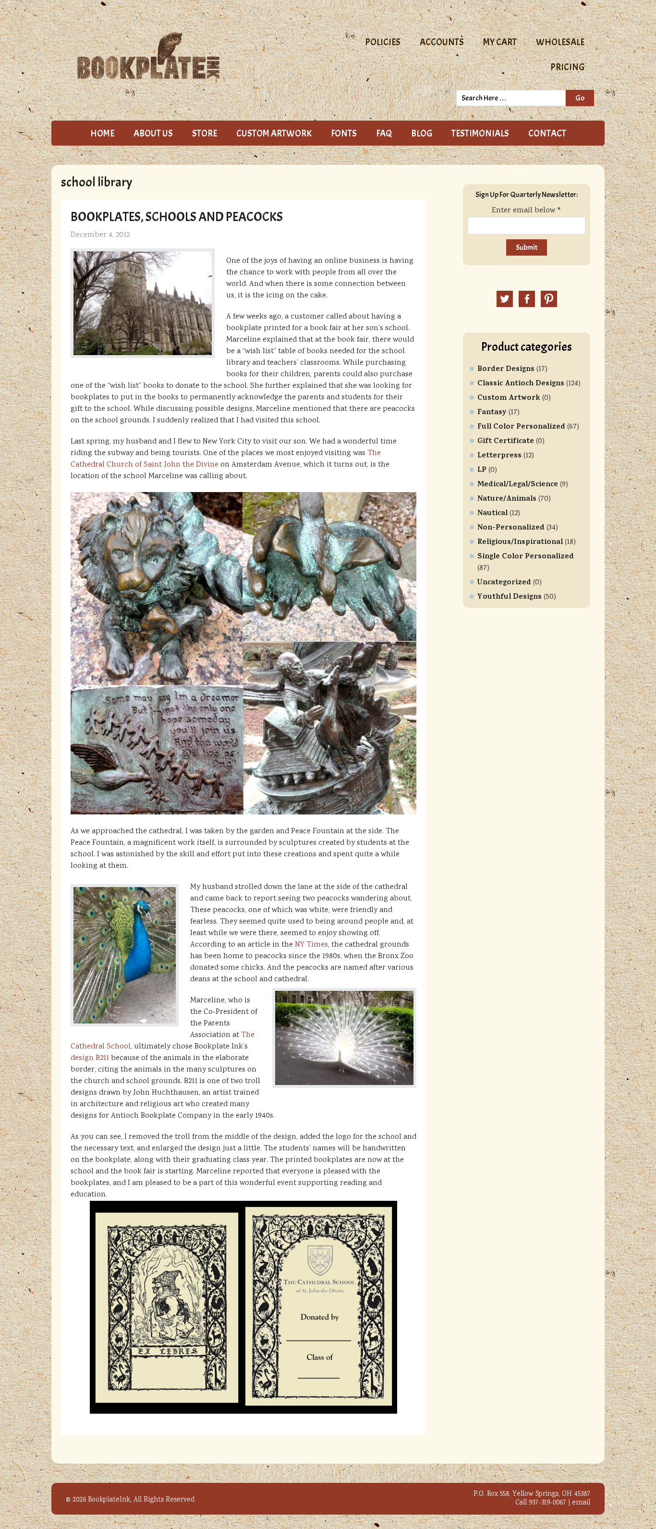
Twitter (505, 299)
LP (481, 470)
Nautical (492, 513)
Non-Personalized (511, 528)
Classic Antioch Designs (520, 384)
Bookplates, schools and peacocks (177, 217)
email (581, 1503)
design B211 (90, 1058)
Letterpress (499, 456)
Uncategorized (504, 583)
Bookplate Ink (184, 56)
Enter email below (526, 210)
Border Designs (506, 369)
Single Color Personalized (525, 557)
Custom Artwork (508, 398)
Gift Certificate (505, 441)
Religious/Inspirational (520, 542)
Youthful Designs (509, 597)
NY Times (311, 944)
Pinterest (549, 299)
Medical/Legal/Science (517, 485)
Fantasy (492, 413)
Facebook (527, 299)
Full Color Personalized (521, 427)
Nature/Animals (506, 499)
